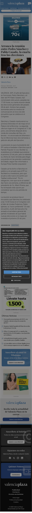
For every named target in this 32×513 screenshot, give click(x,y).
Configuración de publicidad (9, 264)
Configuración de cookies (9, 268)
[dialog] (16, 256)
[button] (16, 280)
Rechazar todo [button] (16, 276)
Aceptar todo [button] (16, 272)
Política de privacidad (22, 268)
